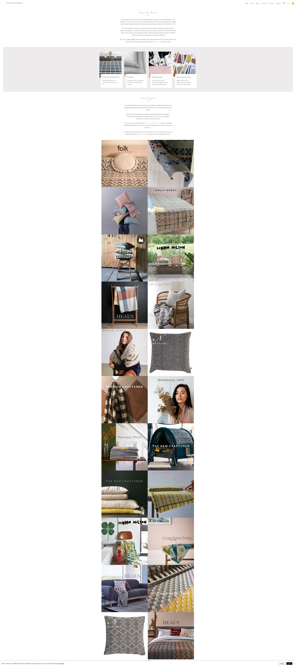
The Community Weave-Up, (152, 123)
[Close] (294, 663)
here (149, 127)
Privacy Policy (61, 663)
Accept (289, 663)
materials (155, 116)
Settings (282, 663)
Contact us (157, 41)
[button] (258, 3)
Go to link (104, 141)
